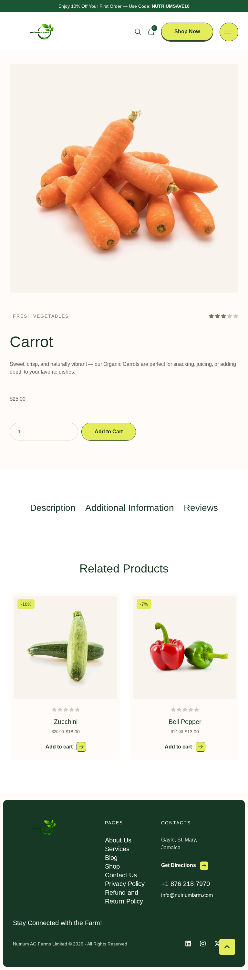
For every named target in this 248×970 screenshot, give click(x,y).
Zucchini (66, 721)
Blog (111, 857)
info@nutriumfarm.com (187, 895)
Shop (112, 866)
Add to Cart (109, 431)
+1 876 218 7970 (185, 883)
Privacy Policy (125, 883)
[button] (138, 31)
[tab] (53, 507)
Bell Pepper (185, 721)
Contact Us (121, 875)
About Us (118, 840)
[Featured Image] (65, 647)
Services (117, 848)
